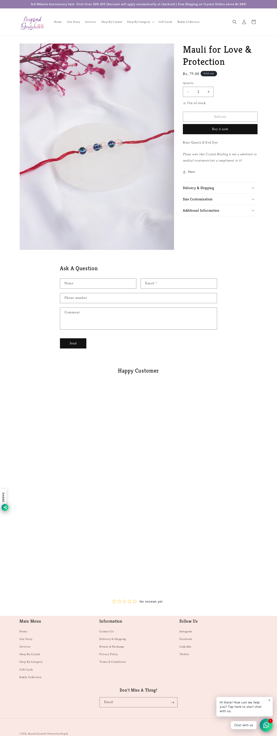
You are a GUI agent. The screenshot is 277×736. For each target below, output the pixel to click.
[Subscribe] (172, 702)
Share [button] (191, 172)
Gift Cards (26, 669)
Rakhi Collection (30, 677)
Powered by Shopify (57, 733)
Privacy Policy (108, 654)
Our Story (25, 639)
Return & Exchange (111, 646)
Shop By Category (31, 662)
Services (25, 646)
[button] (140, 21)
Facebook (185, 639)
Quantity (188, 83)
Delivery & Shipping (112, 639)
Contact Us (106, 631)
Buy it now (220, 129)
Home (23, 631)
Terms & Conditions (112, 662)
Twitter (184, 654)
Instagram (185, 631)
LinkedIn (185, 646)
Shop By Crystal (29, 654)
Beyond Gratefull (37, 733)
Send (73, 343)
